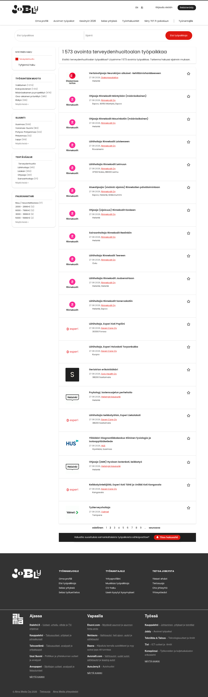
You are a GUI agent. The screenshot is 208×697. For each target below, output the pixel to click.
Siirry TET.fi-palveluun (156, 21)
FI (142, 7)
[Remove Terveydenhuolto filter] (16, 163)
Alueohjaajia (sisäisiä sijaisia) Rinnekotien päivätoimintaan (124, 187)
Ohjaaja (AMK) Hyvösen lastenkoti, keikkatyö (115, 462)
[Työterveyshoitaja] (72, 512)
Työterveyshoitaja (99, 507)
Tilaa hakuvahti (169, 537)
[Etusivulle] (25, 9)
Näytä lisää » (22, 104)
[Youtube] (35, 585)
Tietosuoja (158, 583)
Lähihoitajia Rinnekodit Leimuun (107, 164)
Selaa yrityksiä (109, 21)
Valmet (105, 511)
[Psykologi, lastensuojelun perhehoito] (72, 397)
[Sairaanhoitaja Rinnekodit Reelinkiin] (72, 237)
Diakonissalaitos (109, 77)
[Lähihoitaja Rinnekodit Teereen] (72, 260)
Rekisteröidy (187, 7)
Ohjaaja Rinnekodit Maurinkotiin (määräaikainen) (118, 119)
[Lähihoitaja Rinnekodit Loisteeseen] (72, 146)
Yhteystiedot (159, 592)
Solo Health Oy (109, 373)
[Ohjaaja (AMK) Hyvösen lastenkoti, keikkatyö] (72, 466)
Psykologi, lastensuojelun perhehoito (110, 392)
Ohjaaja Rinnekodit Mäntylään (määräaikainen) (117, 96)
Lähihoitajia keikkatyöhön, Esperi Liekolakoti (115, 415)
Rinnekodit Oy (108, 100)
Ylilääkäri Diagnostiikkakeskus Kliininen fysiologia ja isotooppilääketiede (120, 439)
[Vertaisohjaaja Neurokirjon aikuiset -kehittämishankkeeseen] (72, 78)
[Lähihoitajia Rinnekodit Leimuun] (72, 169)
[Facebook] (14, 585)
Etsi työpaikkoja (67, 583)
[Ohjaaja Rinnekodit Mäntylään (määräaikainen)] (72, 100)
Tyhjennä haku (26, 65)
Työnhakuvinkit (130, 21)
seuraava (154, 528)
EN (137, 7)
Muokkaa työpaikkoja (117, 583)
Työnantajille (186, 21)
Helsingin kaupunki (111, 396)
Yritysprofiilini (113, 578)
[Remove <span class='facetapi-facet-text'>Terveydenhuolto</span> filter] (16, 59)
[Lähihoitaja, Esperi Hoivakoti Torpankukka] (72, 351)
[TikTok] (30, 585)
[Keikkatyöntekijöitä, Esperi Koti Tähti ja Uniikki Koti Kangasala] (72, 489)
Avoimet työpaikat (63, 21)
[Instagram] (19, 585)
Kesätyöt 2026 (88, 21)
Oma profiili (41, 21)
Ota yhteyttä (159, 588)
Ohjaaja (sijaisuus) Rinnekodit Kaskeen (112, 210)
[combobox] (50, 35)
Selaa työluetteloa (69, 592)
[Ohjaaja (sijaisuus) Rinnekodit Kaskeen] (72, 214)
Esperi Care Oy (109, 328)
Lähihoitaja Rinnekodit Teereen (107, 255)
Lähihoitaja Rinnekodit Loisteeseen (109, 141)
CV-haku (111, 588)
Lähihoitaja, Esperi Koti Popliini (107, 324)
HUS (103, 445)
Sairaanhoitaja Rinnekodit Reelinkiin (110, 233)
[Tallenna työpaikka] (189, 73)
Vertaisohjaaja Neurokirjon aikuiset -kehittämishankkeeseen (125, 73)
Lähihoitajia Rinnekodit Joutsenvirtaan (111, 278)
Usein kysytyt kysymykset (120, 592)
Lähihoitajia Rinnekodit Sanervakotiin (111, 301)
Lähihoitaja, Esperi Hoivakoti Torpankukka (113, 347)
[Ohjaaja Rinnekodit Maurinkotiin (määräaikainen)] (72, 123)
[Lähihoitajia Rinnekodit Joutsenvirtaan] (72, 283)
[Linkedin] (25, 585)
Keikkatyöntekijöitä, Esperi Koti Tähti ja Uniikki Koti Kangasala (125, 485)
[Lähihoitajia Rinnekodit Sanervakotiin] (72, 306)
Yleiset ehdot (159, 578)
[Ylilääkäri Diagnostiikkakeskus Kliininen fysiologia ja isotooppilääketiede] (72, 442)
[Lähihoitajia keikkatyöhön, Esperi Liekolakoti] (72, 420)
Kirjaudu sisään (164, 7)
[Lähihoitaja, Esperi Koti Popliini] (72, 328)
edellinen (97, 528)
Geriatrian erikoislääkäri (103, 369)
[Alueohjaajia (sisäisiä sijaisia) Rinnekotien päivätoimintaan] (72, 192)
